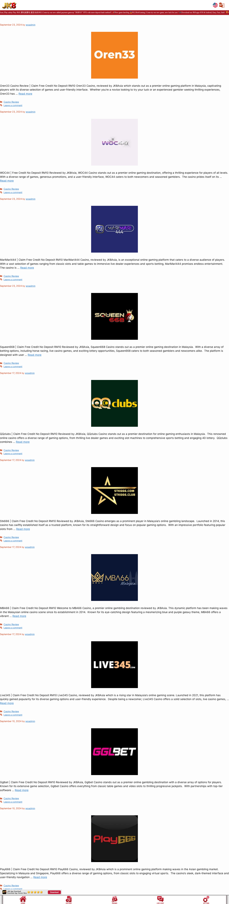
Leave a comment (13, 105)
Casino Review (11, 102)
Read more (25, 93)
